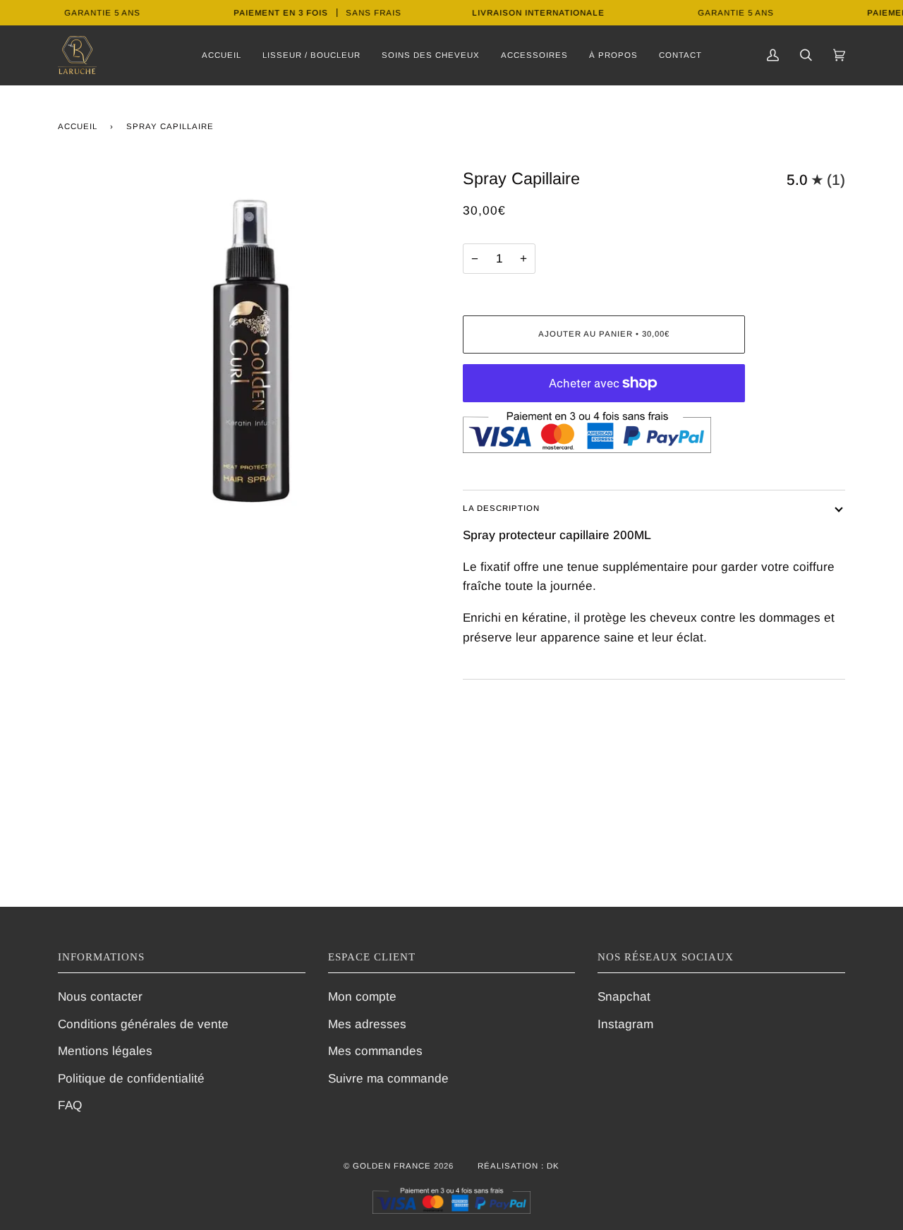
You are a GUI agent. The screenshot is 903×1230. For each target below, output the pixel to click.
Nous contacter (100, 996)
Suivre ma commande (388, 1078)
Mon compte (362, 996)
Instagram (625, 1024)
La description (501, 508)
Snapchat (624, 996)
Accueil (77, 126)
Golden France (392, 1166)
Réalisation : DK (518, 1166)
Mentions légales (105, 1051)
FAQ (70, 1105)
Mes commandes (375, 1051)
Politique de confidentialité (131, 1078)
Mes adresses (367, 1024)
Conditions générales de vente (143, 1024)
